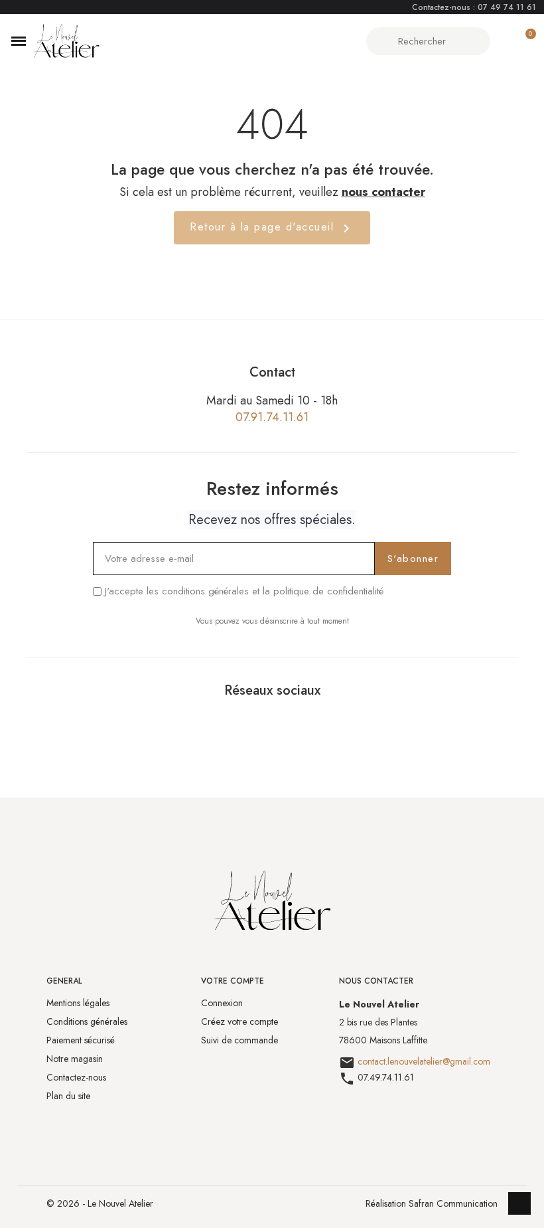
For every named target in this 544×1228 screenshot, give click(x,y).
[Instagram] (288, 722)
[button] (19, 41)
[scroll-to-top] (519, 1203)
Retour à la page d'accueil (272, 227)
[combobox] (430, 41)
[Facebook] (256, 722)
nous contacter (383, 192)
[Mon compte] (501, 41)
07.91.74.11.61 (272, 417)
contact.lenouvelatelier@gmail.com (424, 1062)
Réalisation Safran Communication (432, 1203)
